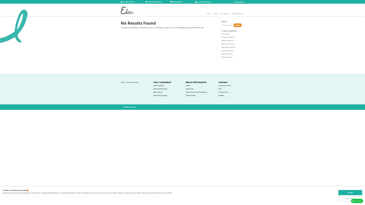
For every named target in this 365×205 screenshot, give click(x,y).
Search (237, 25)
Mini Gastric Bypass (160, 95)
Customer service (237, 14)
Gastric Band (157, 92)
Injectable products (228, 47)
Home (209, 14)
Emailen (221, 95)
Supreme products (228, 44)
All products (225, 34)
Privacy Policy (190, 95)
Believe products (227, 40)
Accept (350, 193)
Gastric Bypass (158, 85)
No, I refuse (350, 199)
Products (215, 14)
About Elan (190, 89)
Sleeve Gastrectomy (160, 89)
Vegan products (227, 54)
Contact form (223, 92)
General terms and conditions (196, 92)
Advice (188, 85)
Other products (226, 57)
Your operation (225, 14)
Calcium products (227, 51)
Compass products (228, 37)
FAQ (220, 89)
